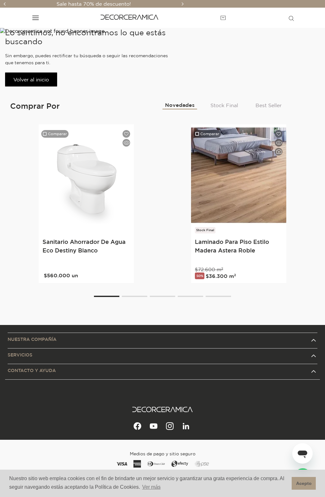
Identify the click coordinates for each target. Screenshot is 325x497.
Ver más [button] (151, 487)
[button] (291, 18)
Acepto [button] (304, 483)
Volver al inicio (31, 79)
